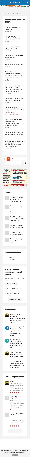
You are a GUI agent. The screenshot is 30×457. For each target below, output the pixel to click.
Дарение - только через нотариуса (13, 28)
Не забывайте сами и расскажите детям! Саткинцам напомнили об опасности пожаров (14, 88)
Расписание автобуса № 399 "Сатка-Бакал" (17, 233)
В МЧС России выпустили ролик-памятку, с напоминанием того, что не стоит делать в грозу (14, 122)
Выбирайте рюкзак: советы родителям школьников (14, 99)
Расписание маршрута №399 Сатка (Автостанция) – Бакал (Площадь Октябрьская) (15, 109)
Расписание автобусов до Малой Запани (14, 56)
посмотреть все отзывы (15, 430)
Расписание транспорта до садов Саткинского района (14, 133)
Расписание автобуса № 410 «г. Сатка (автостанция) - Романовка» (16, 209)
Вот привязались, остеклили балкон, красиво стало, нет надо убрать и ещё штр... (16, 343)
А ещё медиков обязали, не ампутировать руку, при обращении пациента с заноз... (17, 318)
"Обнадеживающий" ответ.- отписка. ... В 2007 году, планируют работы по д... (17, 364)
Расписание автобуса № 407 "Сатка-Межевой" (16, 241)
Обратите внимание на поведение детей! (13, 47)
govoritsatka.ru (15, 2)
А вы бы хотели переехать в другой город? (13, 272)
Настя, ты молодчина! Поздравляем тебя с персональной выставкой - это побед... (17, 331)
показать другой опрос (15, 299)
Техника (7, 13)
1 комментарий (15, 114)
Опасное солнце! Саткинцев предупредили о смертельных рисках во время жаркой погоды (14, 143)
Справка (8, 192)
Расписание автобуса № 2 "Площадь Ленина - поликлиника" (17, 218)
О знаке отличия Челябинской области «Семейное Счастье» (12, 38)
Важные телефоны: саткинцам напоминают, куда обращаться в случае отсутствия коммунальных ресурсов (14, 75)
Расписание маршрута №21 (14, 64)
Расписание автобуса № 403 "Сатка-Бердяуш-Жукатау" (16, 199)
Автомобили (16, 13)
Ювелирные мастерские (10, 258)
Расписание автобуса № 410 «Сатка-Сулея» (17, 226)
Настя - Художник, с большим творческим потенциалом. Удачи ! (17, 354)
